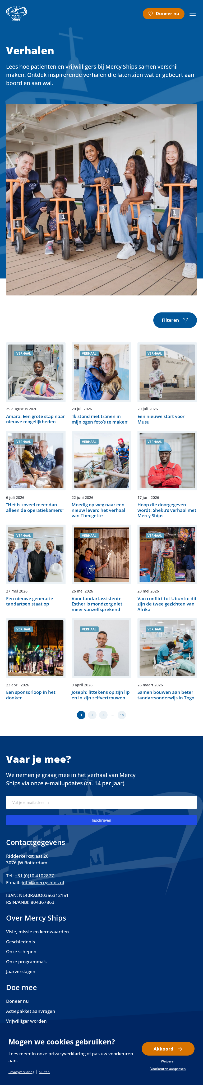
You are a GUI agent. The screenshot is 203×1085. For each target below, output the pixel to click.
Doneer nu (167, 13)
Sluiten (44, 1072)
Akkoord (163, 1049)
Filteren (170, 320)
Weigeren (168, 1061)
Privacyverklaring (21, 1072)
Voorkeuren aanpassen (168, 1068)
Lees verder (36, 383)
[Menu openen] (192, 14)
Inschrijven (101, 820)
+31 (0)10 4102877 (34, 876)
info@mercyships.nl (43, 882)
